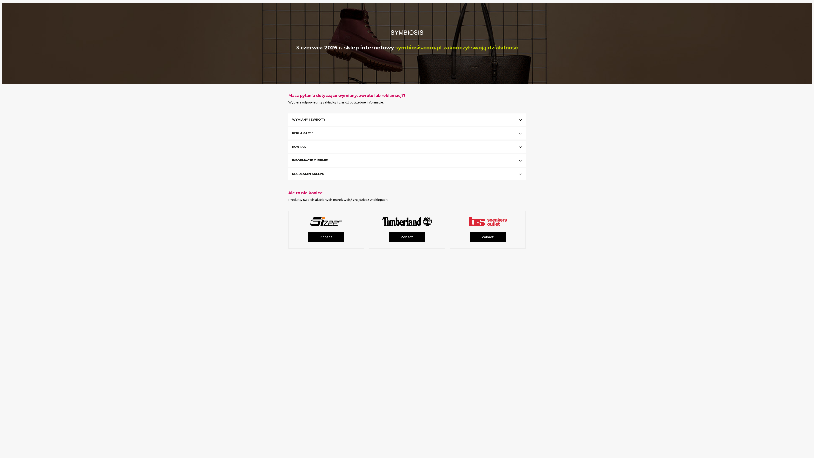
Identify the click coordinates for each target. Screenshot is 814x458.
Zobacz (326, 237)
